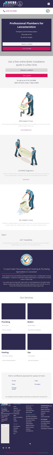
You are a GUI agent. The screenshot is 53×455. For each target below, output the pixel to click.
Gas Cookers (31, 356)
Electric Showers (6, 330)
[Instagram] (6, 448)
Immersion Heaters (7, 356)
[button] (49, 4)
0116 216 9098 (27, 48)
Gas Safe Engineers (33, 360)
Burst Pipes (5, 325)
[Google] (3, 448)
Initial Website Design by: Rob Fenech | (14, 452)
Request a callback (26, 44)
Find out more (26, 179)
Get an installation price (26, 130)
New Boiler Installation (34, 330)
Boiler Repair (31, 325)
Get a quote (27, 75)
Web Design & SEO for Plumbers (30, 452)
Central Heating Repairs (9, 360)
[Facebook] (9, 448)
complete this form (4, 418)
